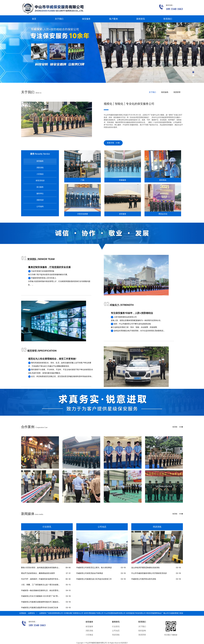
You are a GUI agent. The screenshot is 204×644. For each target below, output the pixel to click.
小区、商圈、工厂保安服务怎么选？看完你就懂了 (40, 585)
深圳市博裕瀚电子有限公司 (94, 613)
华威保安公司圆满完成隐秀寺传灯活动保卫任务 (39, 607)
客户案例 (113, 19)
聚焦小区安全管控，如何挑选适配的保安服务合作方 (41, 568)
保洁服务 (40, 187)
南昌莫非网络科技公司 (36, 617)
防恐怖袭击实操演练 (123, 486)
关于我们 (59, 19)
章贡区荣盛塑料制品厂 (154, 613)
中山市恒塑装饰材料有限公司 (114, 613)
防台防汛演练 (40, 486)
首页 (34, 19)
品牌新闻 (42, 613)
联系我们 (168, 19)
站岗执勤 (122, 452)
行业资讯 (116, 626)
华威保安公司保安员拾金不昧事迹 (89, 573)
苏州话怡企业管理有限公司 (55, 617)
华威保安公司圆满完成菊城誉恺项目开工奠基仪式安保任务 (44, 602)
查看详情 (111, 143)
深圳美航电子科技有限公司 (136, 613)
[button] (193, 69)
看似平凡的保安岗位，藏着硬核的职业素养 (38, 573)
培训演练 (116, 635)
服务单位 (40, 193)
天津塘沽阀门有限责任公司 (73, 613)
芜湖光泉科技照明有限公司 (75, 617)
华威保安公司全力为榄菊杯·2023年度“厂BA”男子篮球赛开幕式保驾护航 (49, 596)
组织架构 (164, 92)
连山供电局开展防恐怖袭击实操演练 (145, 568)
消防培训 (40, 200)
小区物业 (40, 174)
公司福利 (40, 206)
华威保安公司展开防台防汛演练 (143, 579)
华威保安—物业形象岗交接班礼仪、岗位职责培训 (40, 590)
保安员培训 (40, 180)
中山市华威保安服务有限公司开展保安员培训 (149, 573)
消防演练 (40, 168)
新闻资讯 (140, 19)
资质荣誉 (177, 92)
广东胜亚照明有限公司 (54, 613)
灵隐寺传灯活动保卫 (40, 452)
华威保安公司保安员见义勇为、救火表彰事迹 (94, 568)
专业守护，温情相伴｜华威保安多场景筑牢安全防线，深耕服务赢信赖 (48, 579)
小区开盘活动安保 (164, 452)
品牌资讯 (31, 613)
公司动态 (116, 631)
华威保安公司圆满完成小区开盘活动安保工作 (94, 579)
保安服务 (86, 19)
